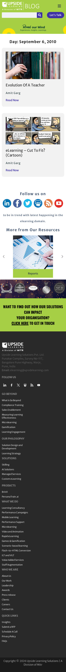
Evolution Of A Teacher (25, 85)
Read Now (12, 100)
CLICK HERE (20, 323)
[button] (4, 256)
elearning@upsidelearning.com (29, 370)
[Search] (39, 15)
